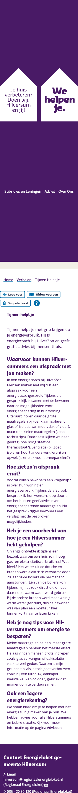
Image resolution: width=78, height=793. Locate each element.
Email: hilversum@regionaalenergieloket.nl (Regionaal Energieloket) (33, 779)
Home (8, 279)
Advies (50, 191)
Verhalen (24, 279)
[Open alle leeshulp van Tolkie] (37, 303)
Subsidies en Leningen (23, 191)
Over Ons (66, 191)
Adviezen (54, 727)
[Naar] (39, 95)
